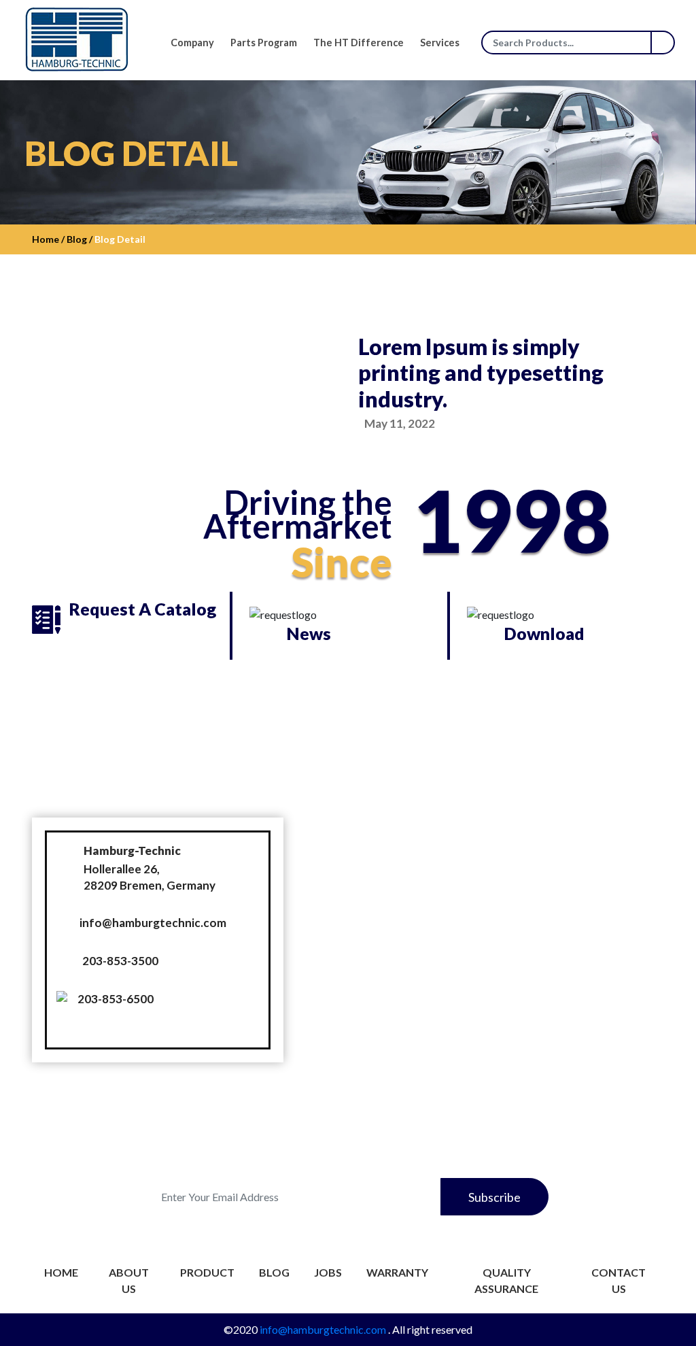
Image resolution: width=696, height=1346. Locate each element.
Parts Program (263, 42)
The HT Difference (358, 42)
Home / (48, 239)
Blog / (78, 239)
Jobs (328, 1272)
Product (207, 1272)
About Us (129, 1280)
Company (192, 42)
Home (61, 1272)
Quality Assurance (506, 1280)
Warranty (397, 1272)
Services (439, 42)
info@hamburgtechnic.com (153, 922)
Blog (274, 1272)
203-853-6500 (115, 999)
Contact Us (618, 1280)
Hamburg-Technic (132, 850)
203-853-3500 (120, 961)
